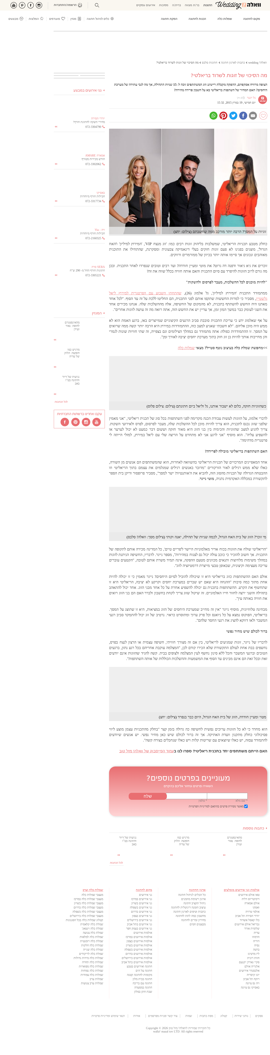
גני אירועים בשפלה (141, 907)
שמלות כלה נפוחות (92, 970)
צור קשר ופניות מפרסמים (162, 1016)
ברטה (256, 949)
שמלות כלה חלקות (92, 945)
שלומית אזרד (251, 928)
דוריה (256, 941)
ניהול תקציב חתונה (195, 903)
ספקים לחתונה (259, 1016)
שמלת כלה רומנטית (91, 941)
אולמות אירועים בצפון (139, 941)
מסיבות (163, 5)
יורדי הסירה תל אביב (247, 915)
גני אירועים (145, 894)
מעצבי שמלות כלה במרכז (88, 899)
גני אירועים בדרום (141, 911)
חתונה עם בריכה (142, 983)
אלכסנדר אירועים (249, 970)
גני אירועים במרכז (141, 899)
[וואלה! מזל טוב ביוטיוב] (96, 421)
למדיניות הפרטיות (199, 806)
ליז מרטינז (253, 953)
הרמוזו (255, 937)
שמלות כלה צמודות (92, 974)
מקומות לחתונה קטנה (139, 974)
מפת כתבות (206, 1016)
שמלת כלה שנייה (93, 949)
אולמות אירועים (143, 932)
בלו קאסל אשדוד (249, 920)
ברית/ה (176, 5)
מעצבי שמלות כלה (92, 894)
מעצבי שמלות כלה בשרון (88, 903)
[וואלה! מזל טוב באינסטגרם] (86, 421)
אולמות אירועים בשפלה (138, 949)
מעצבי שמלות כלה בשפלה (88, 911)
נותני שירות (241, 1016)
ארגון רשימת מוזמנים (193, 899)
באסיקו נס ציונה (250, 987)
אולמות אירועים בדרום (139, 953)
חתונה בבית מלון (142, 979)
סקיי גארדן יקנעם (249, 962)
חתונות (207, 5)
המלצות (34, 19)
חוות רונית (253, 958)
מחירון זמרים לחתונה (193, 920)
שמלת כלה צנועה (93, 932)
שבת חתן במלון (143, 991)
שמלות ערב (96, 979)
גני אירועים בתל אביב (139, 924)
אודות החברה (137, 1016)
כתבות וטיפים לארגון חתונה (189, 911)
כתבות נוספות (253, 828)
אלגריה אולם (251, 966)
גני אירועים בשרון (141, 903)
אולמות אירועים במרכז (139, 937)
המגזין (97, 313)
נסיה (256, 945)
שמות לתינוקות (189, 1016)
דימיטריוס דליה (250, 899)
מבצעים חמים (198, 924)
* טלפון (202, 800)
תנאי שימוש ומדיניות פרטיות (108, 1016)
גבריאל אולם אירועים (247, 924)
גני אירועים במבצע (87, 90)
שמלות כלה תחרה (92, 962)
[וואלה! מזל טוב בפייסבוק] (65, 421)
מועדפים (54, 19)
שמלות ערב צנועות (92, 983)
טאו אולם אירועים (248, 894)
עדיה (256, 932)
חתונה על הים (144, 970)
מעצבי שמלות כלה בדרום (88, 907)
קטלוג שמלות (224, 1016)
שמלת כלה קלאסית (91, 924)
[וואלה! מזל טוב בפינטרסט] (75, 421)
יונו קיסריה (253, 974)
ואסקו (256, 907)
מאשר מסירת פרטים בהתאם (216, 806)
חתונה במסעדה (143, 987)
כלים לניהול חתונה (98, 19)
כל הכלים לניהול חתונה (192, 894)
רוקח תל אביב (251, 979)
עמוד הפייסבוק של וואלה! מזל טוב (146, 751)
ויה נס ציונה (252, 983)
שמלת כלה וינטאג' (92, 928)
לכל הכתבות (116, 863)
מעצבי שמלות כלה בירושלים (86, 915)
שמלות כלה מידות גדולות (88, 958)
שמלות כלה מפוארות (91, 966)
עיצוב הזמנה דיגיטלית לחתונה (188, 907)
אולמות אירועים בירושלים (137, 958)
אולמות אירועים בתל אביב (137, 962)
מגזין (73, 19)
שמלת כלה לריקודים (91, 953)
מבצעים (13, 19)
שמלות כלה (186, 348)
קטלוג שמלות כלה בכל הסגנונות (84, 920)
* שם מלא (242, 800)
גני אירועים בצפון (142, 915)
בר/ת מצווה (192, 5)
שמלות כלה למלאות (91, 937)
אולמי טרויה (252, 911)
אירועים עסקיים (145, 5)
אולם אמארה (251, 903)
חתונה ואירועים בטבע (139, 966)
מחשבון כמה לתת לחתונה (191, 915)
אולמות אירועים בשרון (139, 945)
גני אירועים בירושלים (139, 920)
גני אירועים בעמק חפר (139, 928)
